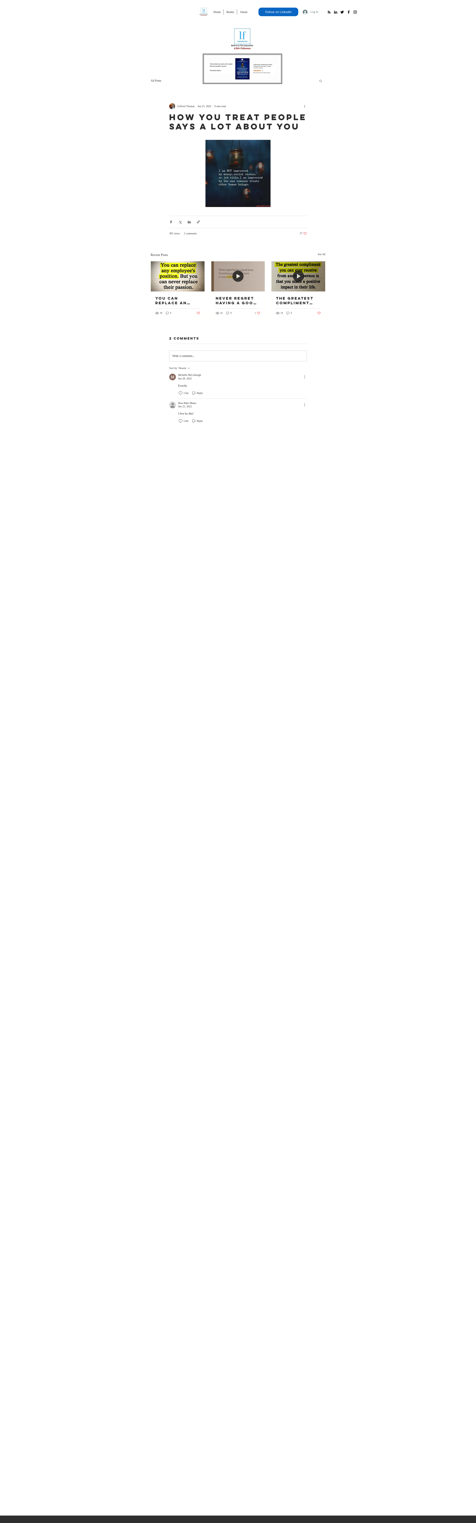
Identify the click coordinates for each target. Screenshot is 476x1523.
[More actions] (304, 106)
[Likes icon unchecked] (180, 393)
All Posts (156, 80)
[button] (320, 80)
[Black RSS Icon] (329, 12)
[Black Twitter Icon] (342, 12)
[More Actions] (304, 377)
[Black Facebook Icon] (348, 12)
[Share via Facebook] (171, 222)
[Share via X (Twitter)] (180, 222)
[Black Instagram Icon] (355, 12)
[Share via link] (198, 222)
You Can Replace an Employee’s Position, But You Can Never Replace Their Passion (176, 300)
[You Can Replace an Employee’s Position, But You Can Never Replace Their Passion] (178, 276)
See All (321, 254)
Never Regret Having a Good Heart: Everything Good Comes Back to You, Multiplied (236, 300)
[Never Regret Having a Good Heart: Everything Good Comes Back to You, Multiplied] (238, 276)
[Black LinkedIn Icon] (335, 12)
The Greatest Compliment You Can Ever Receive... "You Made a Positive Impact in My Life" (298, 300)
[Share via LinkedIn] (189, 222)
